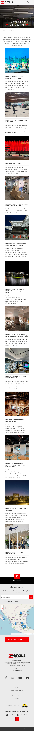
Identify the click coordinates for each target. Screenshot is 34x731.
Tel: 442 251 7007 (16, 670)
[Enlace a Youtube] (20, 677)
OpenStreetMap (22, 634)
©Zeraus (4, 729)
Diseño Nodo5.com (27, 729)
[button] (21, 613)
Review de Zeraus (17, 696)
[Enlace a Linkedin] (27, 677)
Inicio (3, 30)
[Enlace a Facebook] (6, 677)
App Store (12, 715)
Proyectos (11, 30)
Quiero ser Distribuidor (17, 639)
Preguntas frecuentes (17, 690)
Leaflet (14, 634)
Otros (17, 687)
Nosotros (17, 698)
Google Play (24, 715)
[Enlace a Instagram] (12, 677)
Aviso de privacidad (17, 693)
